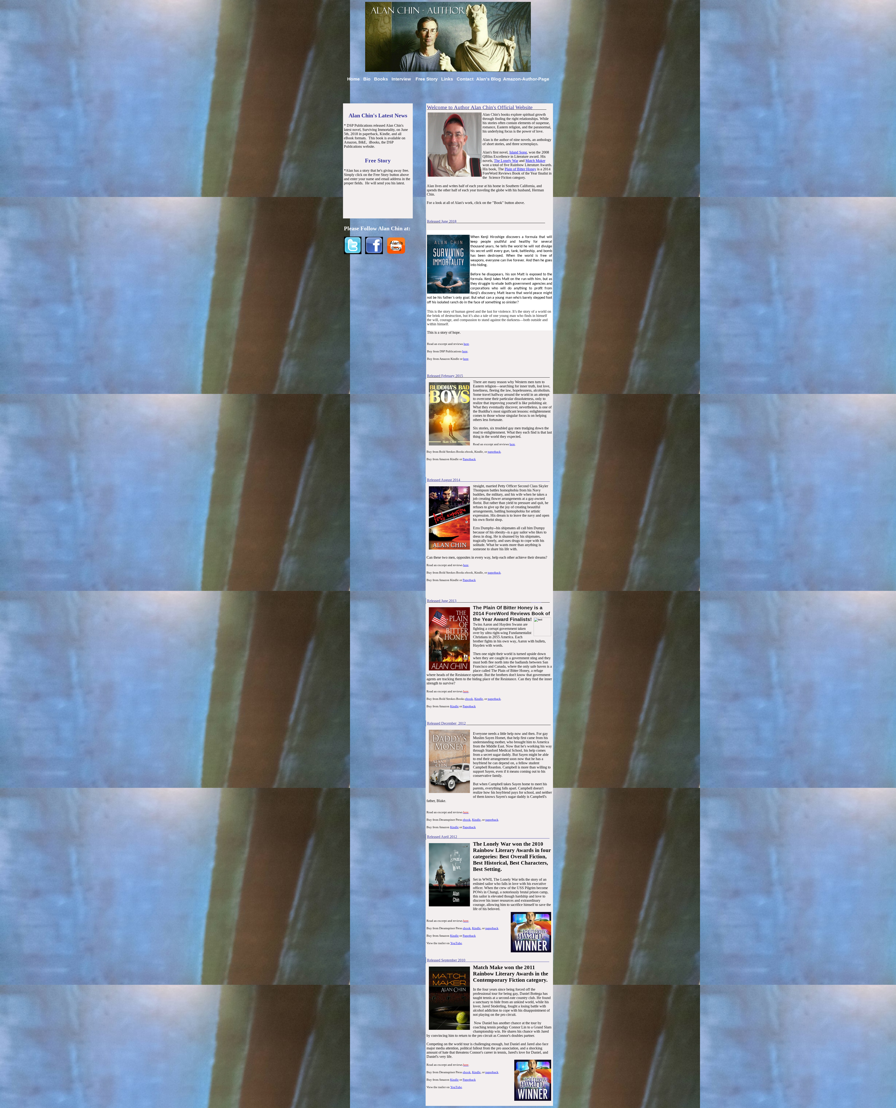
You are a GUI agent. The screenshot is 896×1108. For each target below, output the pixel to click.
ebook (469, 699)
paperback (494, 451)
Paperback (469, 459)
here (466, 344)
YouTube (456, 943)
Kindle (478, 699)
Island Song (518, 152)
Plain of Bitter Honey (520, 169)
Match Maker (535, 161)
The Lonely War (506, 161)
